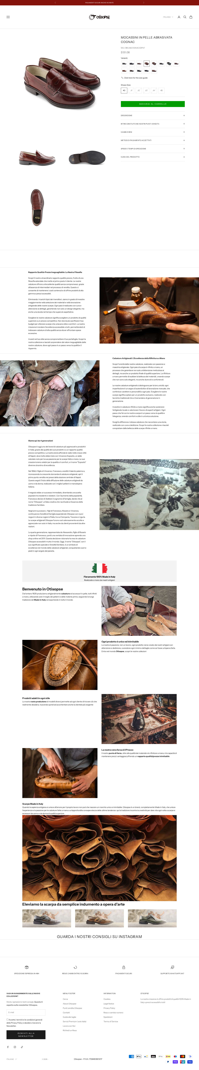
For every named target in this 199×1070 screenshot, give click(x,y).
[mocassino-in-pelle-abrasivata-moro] (154, 63)
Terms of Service (111, 1021)
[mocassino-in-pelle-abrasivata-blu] (131, 63)
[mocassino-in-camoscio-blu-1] (146, 71)
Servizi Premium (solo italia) (74, 1021)
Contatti (66, 1012)
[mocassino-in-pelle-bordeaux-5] (176, 63)
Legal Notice (109, 1003)
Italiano (167, 17)
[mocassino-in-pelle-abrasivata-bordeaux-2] (139, 63)
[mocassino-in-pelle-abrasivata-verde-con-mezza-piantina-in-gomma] (169, 63)
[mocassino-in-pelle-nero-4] (139, 71)
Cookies (107, 999)
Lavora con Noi (69, 1026)
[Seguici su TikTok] (22, 1047)
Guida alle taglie (69, 1017)
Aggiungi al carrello (153, 104)
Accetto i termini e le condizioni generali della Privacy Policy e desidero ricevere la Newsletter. (24, 1023)
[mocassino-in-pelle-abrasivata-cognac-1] (146, 63)
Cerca (65, 999)
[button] (134, 77)
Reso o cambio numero (113, 1012)
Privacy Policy (109, 1008)
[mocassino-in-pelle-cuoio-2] (124, 71)
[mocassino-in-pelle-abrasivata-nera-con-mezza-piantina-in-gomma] (161, 63)
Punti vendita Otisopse (72, 1008)
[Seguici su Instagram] (15, 1047)
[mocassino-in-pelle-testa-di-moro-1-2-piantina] (131, 71)
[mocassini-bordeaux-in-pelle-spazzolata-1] (154, 71)
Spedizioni (108, 1017)
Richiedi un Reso (70, 1030)
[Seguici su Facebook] (7, 1047)
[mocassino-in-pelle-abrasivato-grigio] (124, 63)
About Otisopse (69, 1003)
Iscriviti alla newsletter (26, 1034)
